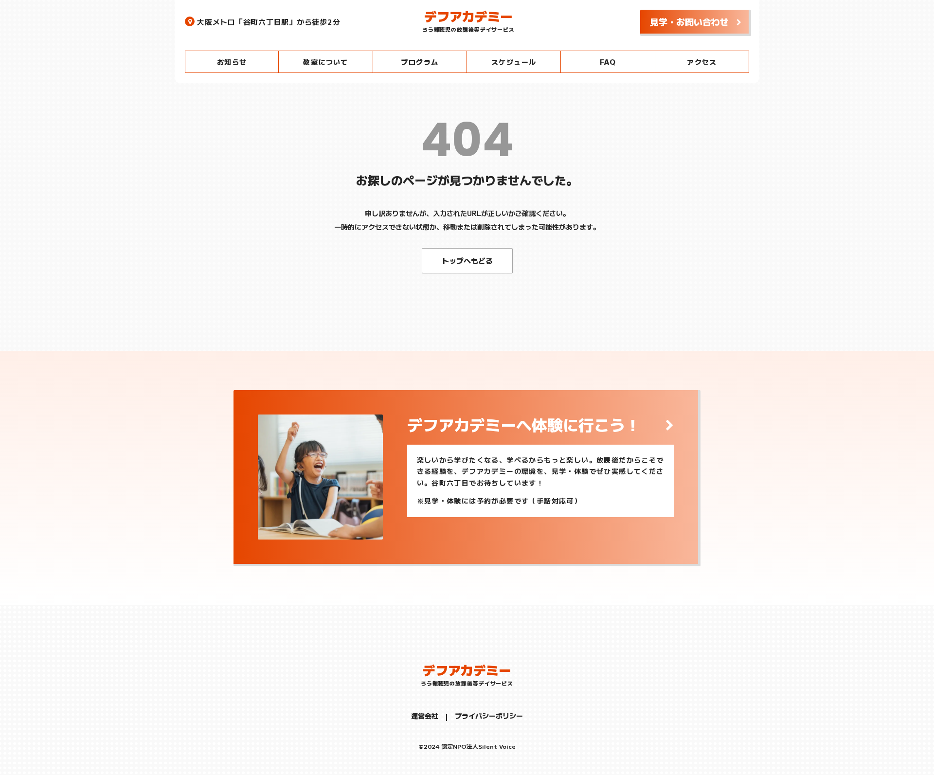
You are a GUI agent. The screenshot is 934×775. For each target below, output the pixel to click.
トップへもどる (467, 260)
